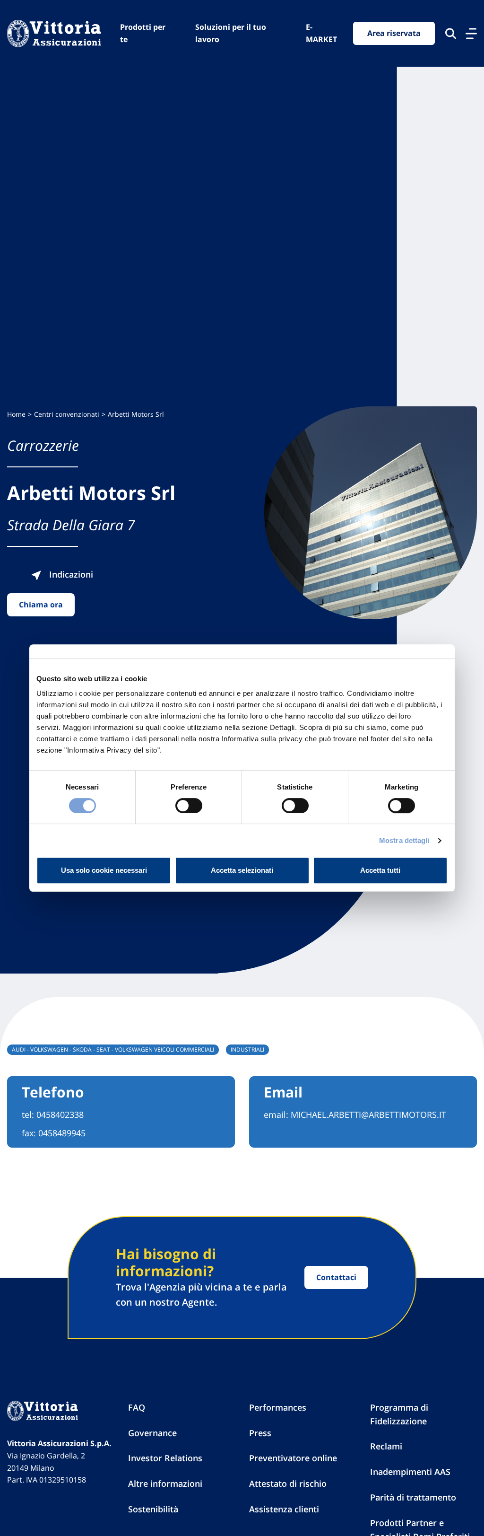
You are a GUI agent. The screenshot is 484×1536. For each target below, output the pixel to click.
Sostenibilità (153, 1509)
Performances (277, 1407)
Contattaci (336, 1277)
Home (16, 414)
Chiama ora (41, 604)
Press (260, 1433)
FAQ (136, 1407)
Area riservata (394, 33)
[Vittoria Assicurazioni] (54, 33)
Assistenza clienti (284, 1509)
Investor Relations (165, 1458)
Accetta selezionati (242, 870)
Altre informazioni (165, 1483)
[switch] (188, 805)
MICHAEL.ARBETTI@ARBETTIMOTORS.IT (368, 1114)
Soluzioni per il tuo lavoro (230, 33)
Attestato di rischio (288, 1483)
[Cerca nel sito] (450, 33)
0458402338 (60, 1114)
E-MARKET (321, 33)
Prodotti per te (142, 33)
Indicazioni (70, 574)
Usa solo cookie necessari (104, 870)
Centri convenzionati (66, 414)
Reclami (386, 1446)
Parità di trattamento (413, 1497)
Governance (152, 1433)
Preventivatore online (293, 1458)
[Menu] (471, 33)
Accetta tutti (380, 870)
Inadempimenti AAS (410, 1471)
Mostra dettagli (404, 840)
